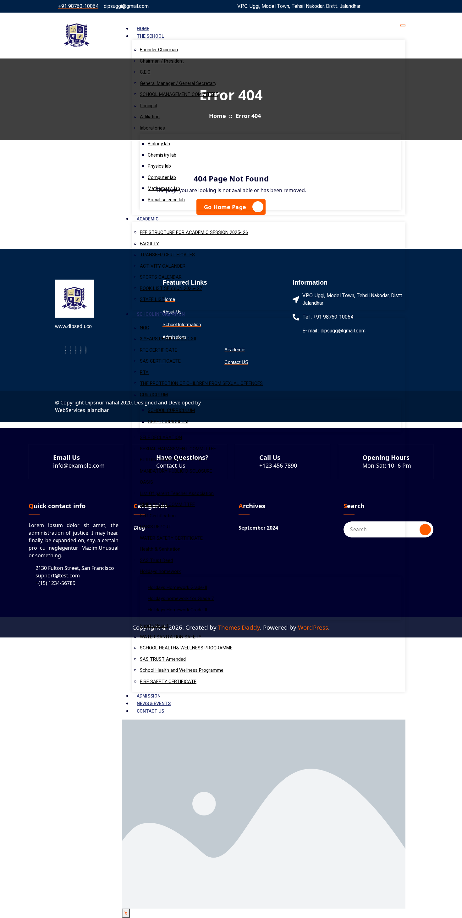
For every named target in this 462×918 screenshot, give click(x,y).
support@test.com (58, 575)
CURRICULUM (154, 395)
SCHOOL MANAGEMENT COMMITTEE (179, 94)
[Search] (425, 529)
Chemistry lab (162, 155)
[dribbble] (80, 350)
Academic (147, 218)
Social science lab (166, 200)
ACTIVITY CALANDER (162, 266)
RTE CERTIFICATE (158, 350)
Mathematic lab (164, 188)
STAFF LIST (152, 299)
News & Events (154, 703)
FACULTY (149, 244)
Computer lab (162, 177)
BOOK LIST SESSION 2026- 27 (171, 288)
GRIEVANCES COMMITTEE (167, 504)
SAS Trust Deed (156, 560)
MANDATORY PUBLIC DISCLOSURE (176, 471)
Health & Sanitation (160, 549)
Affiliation (150, 117)
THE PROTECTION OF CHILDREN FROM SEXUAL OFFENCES (201, 383)
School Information (161, 314)
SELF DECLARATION (161, 437)
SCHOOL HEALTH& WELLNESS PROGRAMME (186, 648)
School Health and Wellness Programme (181, 670)
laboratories (152, 128)
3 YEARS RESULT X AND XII (168, 339)
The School (150, 36)
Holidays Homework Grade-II (177, 587)
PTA (144, 372)
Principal (148, 105)
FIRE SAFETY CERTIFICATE (168, 681)
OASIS (146, 482)
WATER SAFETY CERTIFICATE (171, 538)
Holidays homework (160, 571)
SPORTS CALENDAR (161, 277)
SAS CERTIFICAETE (160, 361)
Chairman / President (162, 61)
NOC (144, 328)
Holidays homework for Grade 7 (181, 598)
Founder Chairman (159, 50)
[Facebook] (65, 350)
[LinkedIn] (75, 350)
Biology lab (159, 144)
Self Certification (158, 516)
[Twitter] (70, 350)
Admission (149, 695)
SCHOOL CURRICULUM (171, 410)
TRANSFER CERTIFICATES (167, 255)
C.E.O (145, 72)
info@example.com (79, 465)
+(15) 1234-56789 (55, 583)
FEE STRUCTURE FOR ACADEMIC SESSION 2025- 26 (194, 232)
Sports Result (154, 625)
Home (143, 28)
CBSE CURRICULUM (168, 422)
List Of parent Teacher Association (177, 493)
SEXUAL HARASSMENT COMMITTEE (178, 449)
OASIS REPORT (155, 527)
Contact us (150, 711)
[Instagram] (85, 350)
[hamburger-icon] (402, 25)
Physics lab (159, 166)
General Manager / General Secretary (178, 83)
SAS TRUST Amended (163, 659)
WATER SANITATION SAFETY (170, 637)
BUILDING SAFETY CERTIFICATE (173, 460)
